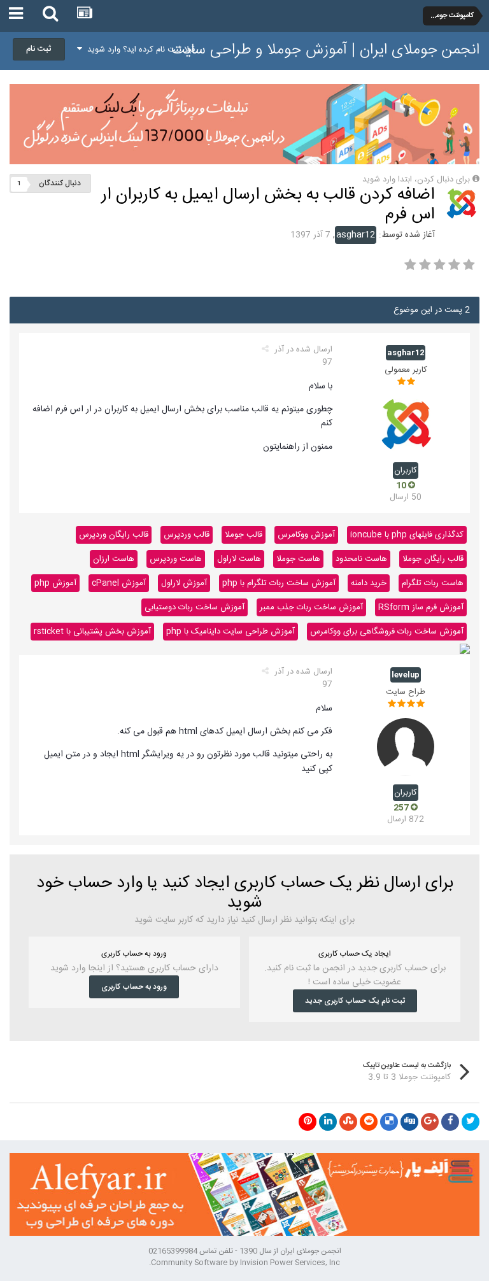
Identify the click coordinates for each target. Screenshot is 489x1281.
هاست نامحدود (361, 559)
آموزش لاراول (184, 583)
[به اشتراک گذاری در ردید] (369, 1122)
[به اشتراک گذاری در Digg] (409, 1122)
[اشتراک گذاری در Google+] (430, 1122)
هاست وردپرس (176, 559)
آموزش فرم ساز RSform (421, 607)
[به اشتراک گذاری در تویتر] (470, 1122)
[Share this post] (265, 350)
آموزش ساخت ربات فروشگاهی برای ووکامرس (387, 632)
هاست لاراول (239, 559)
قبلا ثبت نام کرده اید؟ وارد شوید (138, 50)
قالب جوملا (243, 535)
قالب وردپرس (186, 535)
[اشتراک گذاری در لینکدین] (328, 1122)
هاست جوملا (298, 559)
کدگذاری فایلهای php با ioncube (407, 535)
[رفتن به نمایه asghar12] (461, 204)
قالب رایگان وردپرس (113, 535)
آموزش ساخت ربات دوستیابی (194, 607)
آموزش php (55, 583)
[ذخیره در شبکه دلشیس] (389, 1122)
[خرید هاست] (465, 649)
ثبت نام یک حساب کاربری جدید (355, 1000)
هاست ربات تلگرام (433, 583)
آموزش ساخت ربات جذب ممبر (311, 607)
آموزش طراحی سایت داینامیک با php (230, 632)
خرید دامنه (368, 583)
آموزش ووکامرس (306, 535)
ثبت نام (39, 49)
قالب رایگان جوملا (433, 559)
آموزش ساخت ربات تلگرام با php (279, 583)
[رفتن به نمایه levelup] (405, 746)
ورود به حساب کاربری (134, 986)
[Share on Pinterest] (307, 1122)
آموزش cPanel (119, 583)
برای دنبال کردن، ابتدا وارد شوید (416, 180)
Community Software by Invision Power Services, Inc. (244, 1262)
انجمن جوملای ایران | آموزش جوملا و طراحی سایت (325, 50)
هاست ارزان (113, 559)
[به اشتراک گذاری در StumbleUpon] (348, 1122)
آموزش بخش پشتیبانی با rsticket (92, 632)
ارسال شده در (303, 356)
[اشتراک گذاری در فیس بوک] (450, 1122)
